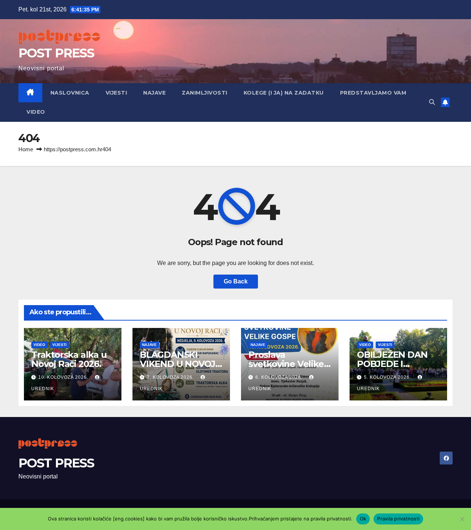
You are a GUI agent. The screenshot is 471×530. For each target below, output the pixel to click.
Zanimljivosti (204, 92)
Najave (154, 92)
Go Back (236, 281)
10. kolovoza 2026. (64, 377)
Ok (363, 519)
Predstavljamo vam (373, 92)
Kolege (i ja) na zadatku (284, 92)
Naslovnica (69, 92)
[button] (432, 102)
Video (35, 112)
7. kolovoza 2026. (171, 377)
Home (25, 149)
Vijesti (116, 92)
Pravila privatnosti (398, 519)
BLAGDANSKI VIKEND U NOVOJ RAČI (177, 363)
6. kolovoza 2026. (279, 377)
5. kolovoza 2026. (388, 377)
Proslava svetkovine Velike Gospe (286, 363)
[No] (461, 519)
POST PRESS (56, 53)
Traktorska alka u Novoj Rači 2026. (69, 359)
